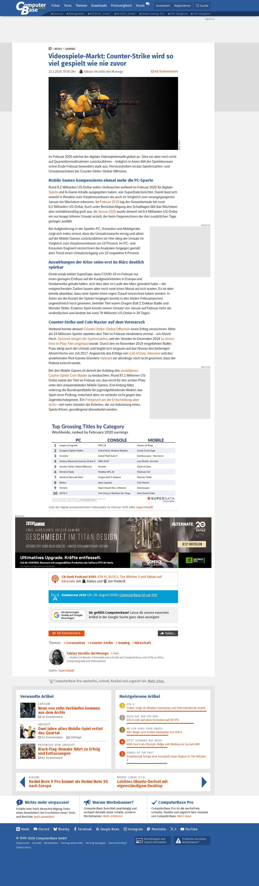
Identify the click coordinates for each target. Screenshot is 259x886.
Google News (109, 829)
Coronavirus (75, 643)
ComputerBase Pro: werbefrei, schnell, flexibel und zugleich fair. (109, 681)
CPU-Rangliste (201, 13)
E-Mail (115, 653)
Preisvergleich (121, 5)
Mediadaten (51, 842)
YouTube (191, 829)
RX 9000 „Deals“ (126, 13)
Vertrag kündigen (96, 842)
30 (52, 717)
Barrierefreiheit (117, 842)
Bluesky (63, 829)
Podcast (58, 13)
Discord (43, 829)
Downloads (99, 5)
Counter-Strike (101, 643)
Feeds (25, 829)
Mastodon (159, 829)
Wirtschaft (143, 643)
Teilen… (170, 633)
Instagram (135, 829)
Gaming (70, 49)
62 (52, 737)
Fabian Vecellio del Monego (88, 653)
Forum (140, 5)
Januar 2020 (107, 211)
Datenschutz (23, 847)
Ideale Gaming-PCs (153, 13)
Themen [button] (81, 5)
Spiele (53, 192)
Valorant (106, 358)
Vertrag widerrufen (72, 842)
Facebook (85, 829)
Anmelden (163, 5)
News (58, 49)
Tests (68, 5)
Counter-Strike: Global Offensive (107, 329)
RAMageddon (76, 13)
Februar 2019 (109, 202)
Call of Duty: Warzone (144, 353)
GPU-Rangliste (179, 13)
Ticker (55, 5)
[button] (202, 6)
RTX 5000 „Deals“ (100, 13)
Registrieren (182, 5)
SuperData (143, 507)
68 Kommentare (67, 633)
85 (52, 758)
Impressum (23, 842)
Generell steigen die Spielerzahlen (83, 339)
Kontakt (36, 842)
